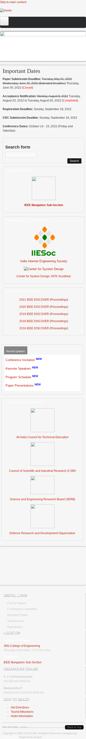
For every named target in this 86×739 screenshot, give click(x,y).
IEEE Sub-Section (23, 662)
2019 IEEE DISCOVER (34, 314)
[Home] (6, 10)
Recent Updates (15, 351)
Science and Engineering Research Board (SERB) (42, 499)
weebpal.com (10, 737)
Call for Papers (15, 46)
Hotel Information (22, 716)
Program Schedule (18, 377)
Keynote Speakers (18, 368)
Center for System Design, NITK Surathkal (43, 276)
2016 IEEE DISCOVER (34, 328)
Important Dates (17, 615)
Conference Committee (22, 609)
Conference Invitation (20, 360)
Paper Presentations (19, 386)
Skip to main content (13, 2)
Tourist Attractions (22, 711)
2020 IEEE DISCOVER (34, 306)
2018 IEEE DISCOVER (34, 321)
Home (23, 727)
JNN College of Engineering (22, 646)
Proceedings (59, 299)
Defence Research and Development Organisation (42, 533)
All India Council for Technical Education (42, 437)
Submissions (15, 621)
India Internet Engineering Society (43, 261)
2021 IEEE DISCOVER (34, 299)
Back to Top (74, 727)
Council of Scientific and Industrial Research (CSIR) (42, 471)
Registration (15, 627)
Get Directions (20, 707)
